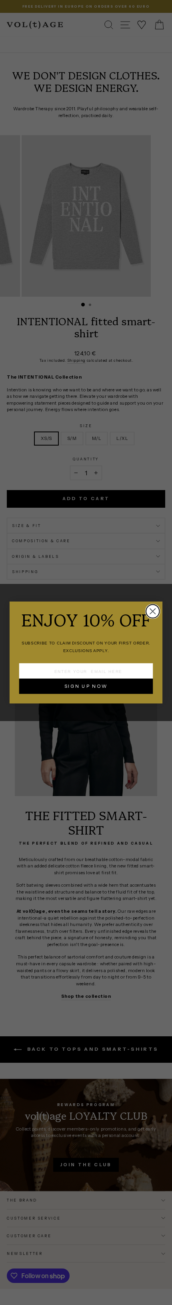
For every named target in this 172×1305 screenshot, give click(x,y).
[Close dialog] (152, 611)
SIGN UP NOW (86, 686)
